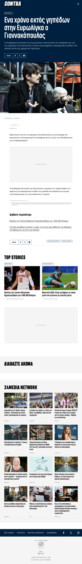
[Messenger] (24, 55)
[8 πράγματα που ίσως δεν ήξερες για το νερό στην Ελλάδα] (41, 464)
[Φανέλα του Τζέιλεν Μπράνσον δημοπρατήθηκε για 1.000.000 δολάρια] (22, 278)
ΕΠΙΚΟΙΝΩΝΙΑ (52, 533)
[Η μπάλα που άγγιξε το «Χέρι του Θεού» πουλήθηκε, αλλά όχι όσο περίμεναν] (41, 400)
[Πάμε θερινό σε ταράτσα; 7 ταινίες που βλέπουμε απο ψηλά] (15, 432)
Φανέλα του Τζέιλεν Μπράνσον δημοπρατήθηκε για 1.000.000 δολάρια (39, 221)
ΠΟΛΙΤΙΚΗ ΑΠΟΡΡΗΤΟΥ (36, 533)
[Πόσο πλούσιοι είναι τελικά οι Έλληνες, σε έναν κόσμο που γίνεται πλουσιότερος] (66, 464)
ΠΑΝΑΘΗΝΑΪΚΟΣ (53, 241)
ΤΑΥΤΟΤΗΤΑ (21, 533)
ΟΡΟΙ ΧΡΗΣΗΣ (9, 533)
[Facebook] (15, 55)
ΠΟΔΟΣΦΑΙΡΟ (48, 264)
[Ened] (41, 553)
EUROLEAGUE (67, 241)
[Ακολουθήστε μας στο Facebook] (64, 533)
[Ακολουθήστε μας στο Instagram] (78, 533)
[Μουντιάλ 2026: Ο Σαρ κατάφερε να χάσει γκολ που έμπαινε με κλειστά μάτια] (60, 278)
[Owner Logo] (41, 545)
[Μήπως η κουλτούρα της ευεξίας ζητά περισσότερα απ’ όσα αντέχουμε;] (41, 494)
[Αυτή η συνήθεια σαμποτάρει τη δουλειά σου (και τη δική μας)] (15, 494)
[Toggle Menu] (78, 4)
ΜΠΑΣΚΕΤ (8, 264)
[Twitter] (19, 55)
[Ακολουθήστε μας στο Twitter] (71, 533)
